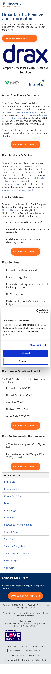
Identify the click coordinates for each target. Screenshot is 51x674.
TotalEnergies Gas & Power (18, 553)
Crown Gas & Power (14, 496)
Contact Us (24, 646)
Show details (36, 345)
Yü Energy (9, 567)
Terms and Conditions (32, 650)
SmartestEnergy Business (17, 546)
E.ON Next (9, 517)
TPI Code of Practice (17, 655)
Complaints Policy (13, 660)
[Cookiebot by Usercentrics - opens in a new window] (36, 311)
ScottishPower (11, 531)
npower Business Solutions (18, 524)
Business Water (30, 626)
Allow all (25, 353)
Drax (6, 503)
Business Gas (30, 623)
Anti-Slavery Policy (32, 660)
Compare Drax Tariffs (18, 38)
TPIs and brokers (10, 210)
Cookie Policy (14, 650)
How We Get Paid (35, 655)
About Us (12, 646)
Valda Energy (11, 560)
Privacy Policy (37, 646)
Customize (24, 361)
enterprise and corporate (23, 111)
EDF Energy (10, 510)
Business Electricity (13, 623)
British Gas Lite (12, 488)
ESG (44, 660)
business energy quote (15, 183)
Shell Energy (10, 539)
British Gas (9, 481)
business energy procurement (17, 189)
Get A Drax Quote (23, 144)
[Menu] (46, 5)
